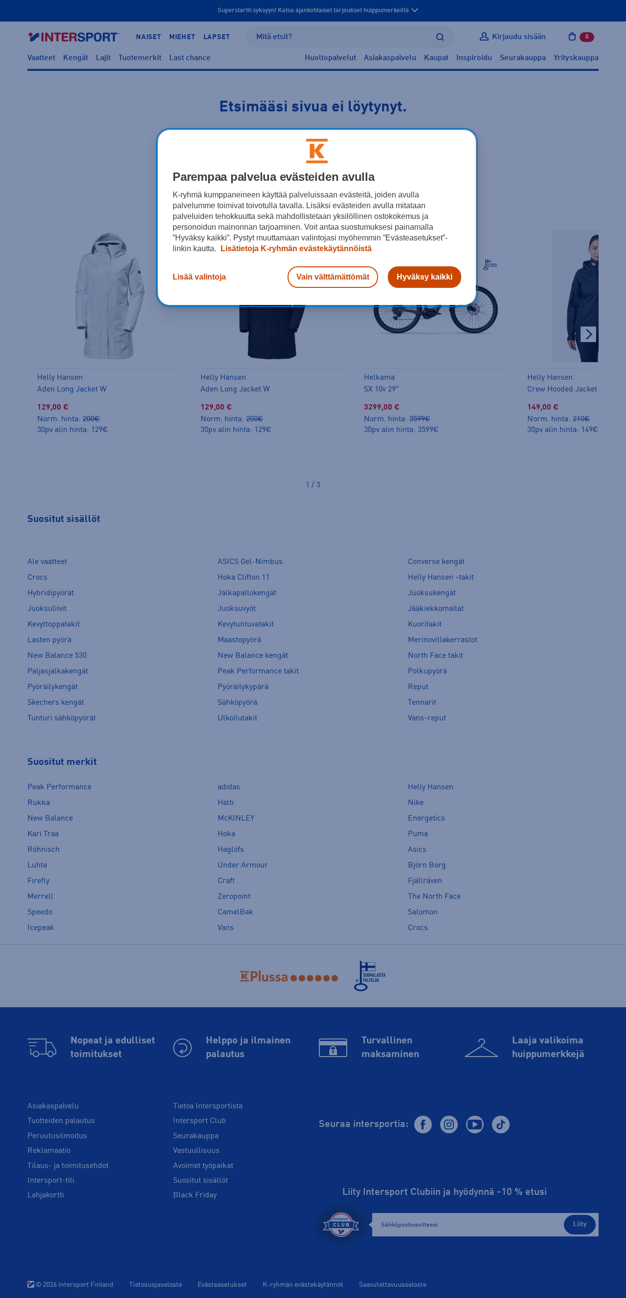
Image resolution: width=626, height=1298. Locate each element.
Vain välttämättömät (332, 277)
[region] (317, 217)
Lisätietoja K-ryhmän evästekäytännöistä (295, 248)
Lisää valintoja (199, 277)
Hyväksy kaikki (424, 277)
